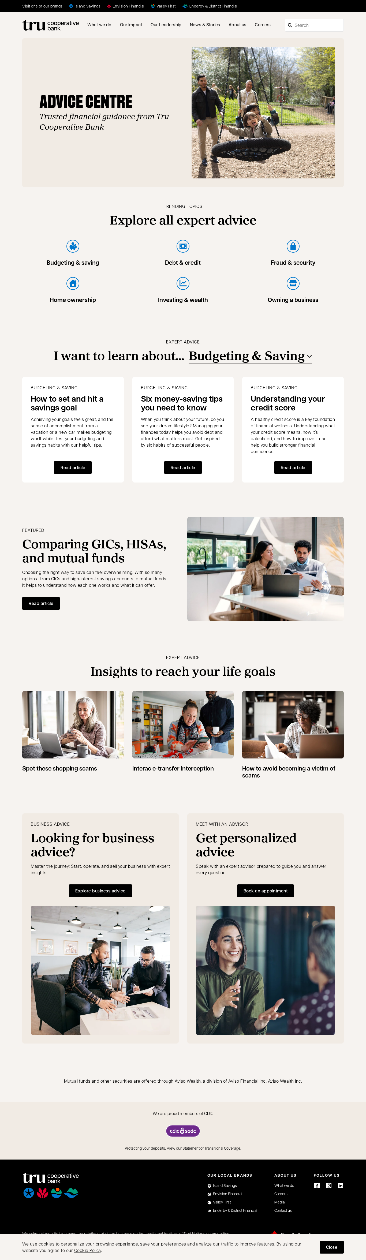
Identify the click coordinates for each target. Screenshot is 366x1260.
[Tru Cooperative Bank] (50, 25)
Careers (263, 24)
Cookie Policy (87, 1250)
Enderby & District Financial (235, 1210)
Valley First (222, 1201)
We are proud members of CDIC (183, 1113)
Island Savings (225, 1185)
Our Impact (131, 24)
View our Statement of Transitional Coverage (203, 1148)
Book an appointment (269, 892)
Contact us (283, 1210)
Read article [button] (73, 467)
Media (279, 1201)
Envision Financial (227, 1193)
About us (237, 24)
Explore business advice (100, 890)
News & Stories (205, 24)
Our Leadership (166, 24)
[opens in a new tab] (183, 1131)
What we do (99, 24)
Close (332, 1247)
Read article (41, 603)
